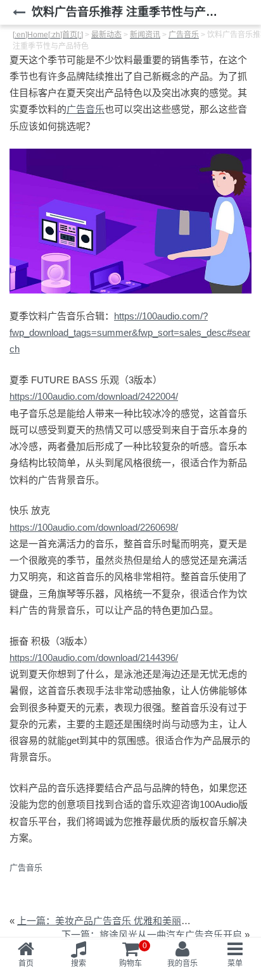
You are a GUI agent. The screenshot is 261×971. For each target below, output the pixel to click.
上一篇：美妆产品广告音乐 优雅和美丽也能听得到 (123, 920)
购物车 (133, 954)
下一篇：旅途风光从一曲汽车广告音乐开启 (151, 934)
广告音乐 (86, 109)
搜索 (78, 963)
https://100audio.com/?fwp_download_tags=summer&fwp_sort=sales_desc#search (130, 333)
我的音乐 (182, 963)
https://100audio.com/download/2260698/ (94, 527)
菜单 (235, 963)
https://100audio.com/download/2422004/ (94, 396)
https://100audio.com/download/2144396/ (94, 657)
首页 (26, 963)
